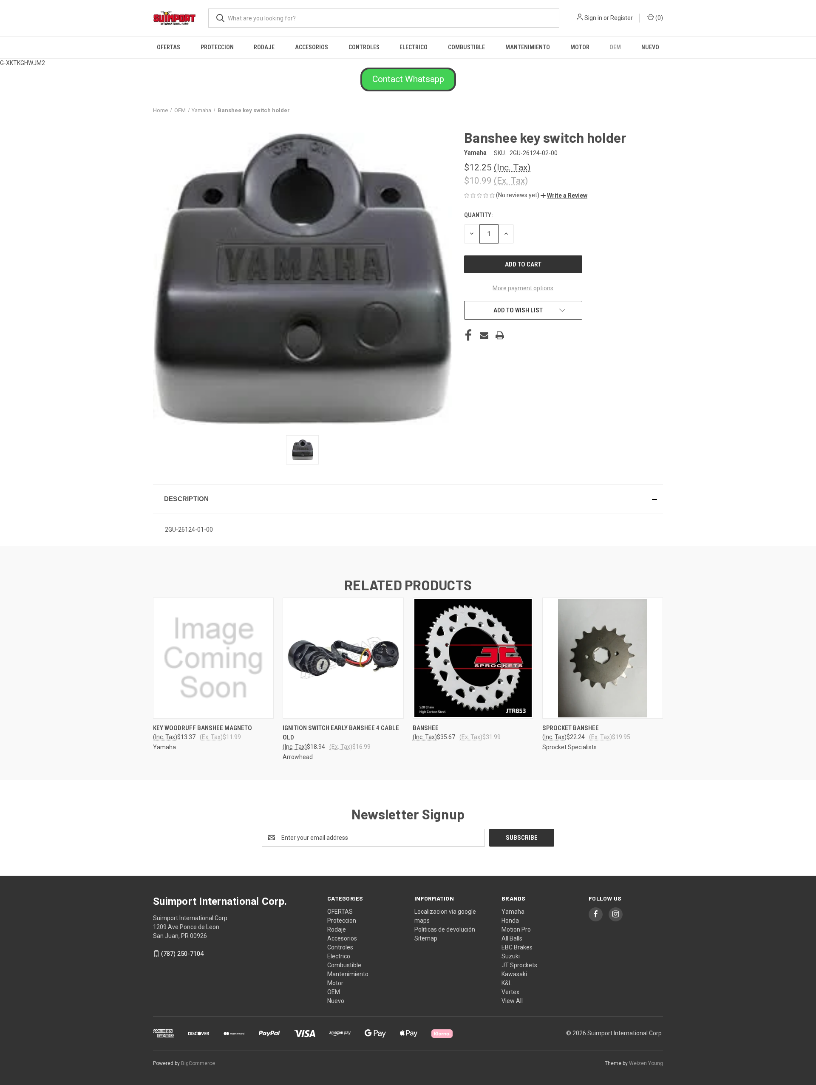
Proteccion (217, 47)
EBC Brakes (517, 947)
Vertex (510, 992)
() (658, 17)
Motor (579, 47)
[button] (408, 79)
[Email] (484, 335)
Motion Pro (516, 929)
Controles (364, 47)
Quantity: (478, 215)
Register (621, 17)
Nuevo (650, 47)
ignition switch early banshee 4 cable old (341, 733)
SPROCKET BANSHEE (570, 728)
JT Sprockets (519, 965)
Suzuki (511, 956)
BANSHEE (426, 728)
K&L (507, 983)
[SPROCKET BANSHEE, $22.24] (602, 658)
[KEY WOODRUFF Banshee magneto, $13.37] (213, 658)
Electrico (414, 47)
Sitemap (425, 938)
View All (512, 1000)
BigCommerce (198, 1063)
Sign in (593, 17)
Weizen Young (646, 1063)
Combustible (466, 47)
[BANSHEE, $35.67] (473, 658)
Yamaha (513, 911)
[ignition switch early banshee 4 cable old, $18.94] (343, 658)
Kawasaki (514, 974)
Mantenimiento (527, 47)
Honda (510, 920)
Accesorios (311, 47)
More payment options (523, 288)
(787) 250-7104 (182, 954)
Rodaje (264, 47)
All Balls (512, 938)
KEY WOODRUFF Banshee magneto (202, 728)
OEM (615, 47)
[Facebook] (468, 335)
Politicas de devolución (444, 929)
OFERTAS (168, 47)
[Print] (500, 335)
